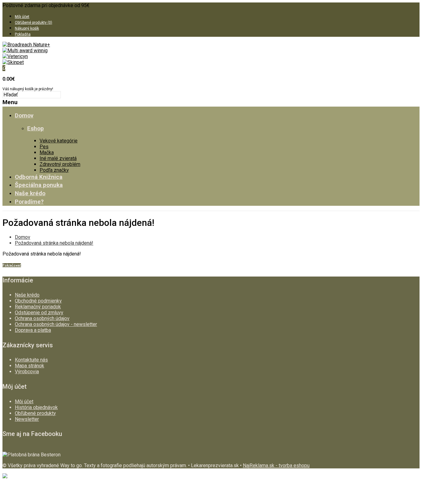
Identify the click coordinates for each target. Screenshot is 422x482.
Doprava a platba (33, 330)
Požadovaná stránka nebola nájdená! (54, 243)
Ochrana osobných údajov (42, 318)
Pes (44, 147)
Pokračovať (11, 265)
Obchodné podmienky (38, 301)
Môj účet (22, 17)
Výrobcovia (27, 371)
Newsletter (27, 419)
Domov (22, 237)
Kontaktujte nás (31, 360)
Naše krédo (27, 295)
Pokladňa (23, 34)
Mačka (47, 152)
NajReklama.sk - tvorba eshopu (276, 465)
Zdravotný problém (60, 164)
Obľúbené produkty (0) (33, 22)
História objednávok (36, 407)
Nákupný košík (27, 28)
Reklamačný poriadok (38, 307)
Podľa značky (54, 170)
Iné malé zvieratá (58, 158)
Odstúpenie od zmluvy (39, 312)
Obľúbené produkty (35, 413)
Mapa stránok (29, 366)
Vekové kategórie (59, 141)
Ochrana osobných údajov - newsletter (56, 324)
